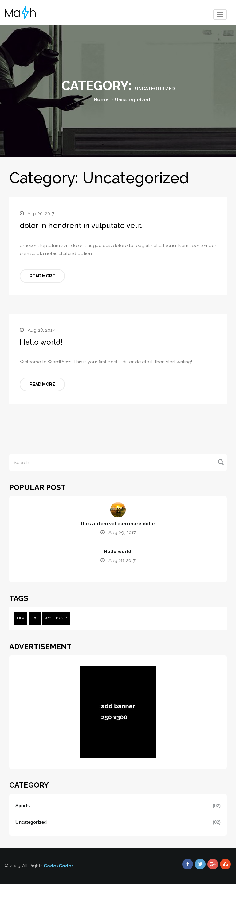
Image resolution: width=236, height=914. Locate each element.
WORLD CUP (56, 618)
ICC (34, 618)
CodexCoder (58, 866)
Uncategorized (31, 822)
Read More (42, 275)
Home (101, 100)
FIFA (20, 618)
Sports (22, 805)
